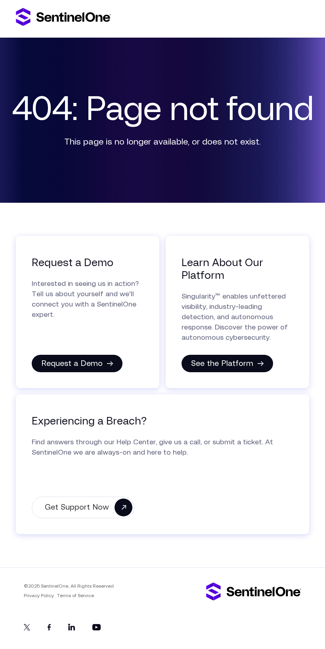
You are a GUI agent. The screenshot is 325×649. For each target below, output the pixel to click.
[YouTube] (96, 628)
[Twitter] (27, 628)
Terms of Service (75, 595)
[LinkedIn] (71, 628)
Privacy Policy (39, 595)
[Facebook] (49, 628)
